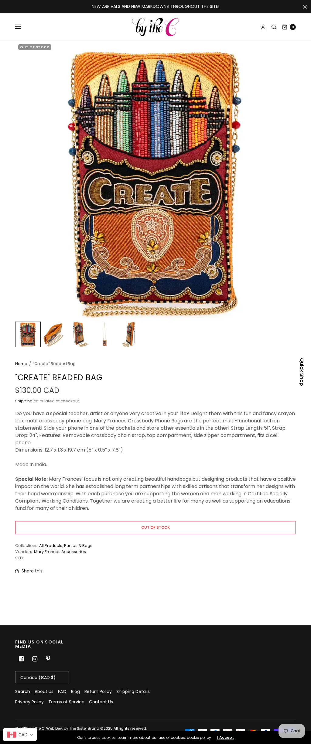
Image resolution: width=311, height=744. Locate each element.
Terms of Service (66, 702)
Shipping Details (133, 691)
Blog (75, 691)
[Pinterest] (48, 659)
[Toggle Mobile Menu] (22, 27)
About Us (44, 691)
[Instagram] (35, 659)
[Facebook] (21, 659)
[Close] (305, 7)
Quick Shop (301, 372)
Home (21, 364)
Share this (32, 571)
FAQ (62, 691)
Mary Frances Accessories (60, 552)
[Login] (263, 27)
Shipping (23, 401)
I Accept (225, 737)
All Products (50, 545)
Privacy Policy (29, 702)
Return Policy (98, 691)
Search (22, 691)
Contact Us (101, 702)
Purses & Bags (78, 545)
